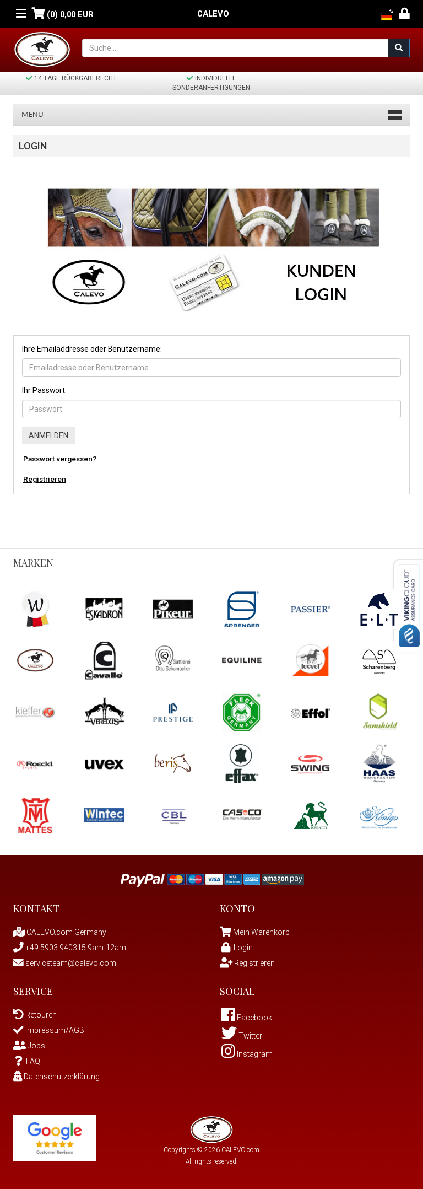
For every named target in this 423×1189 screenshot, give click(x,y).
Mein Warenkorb (261, 932)
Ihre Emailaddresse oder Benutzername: (92, 349)
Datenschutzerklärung (61, 1076)
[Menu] (21, 14)
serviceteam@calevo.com (70, 963)
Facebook (253, 1017)
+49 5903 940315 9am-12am (75, 947)
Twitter (249, 1035)
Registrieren (44, 479)
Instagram (254, 1054)
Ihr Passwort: (44, 390)
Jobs (35, 1045)
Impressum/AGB (54, 1030)
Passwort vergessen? (60, 458)
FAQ (33, 1061)
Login (243, 947)
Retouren (40, 1014)
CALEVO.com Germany (65, 932)
